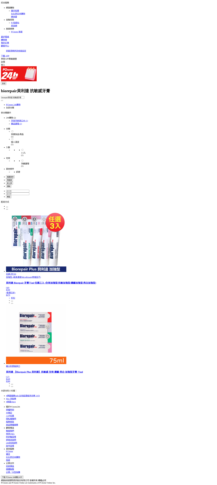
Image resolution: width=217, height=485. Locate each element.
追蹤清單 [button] (10, 51)
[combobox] (108, 92)
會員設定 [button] (22, 51)
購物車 (4, 40)
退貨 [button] (16, 51)
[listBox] (108, 201)
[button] (108, 17)
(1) (19, 121)
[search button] (2, 100)
